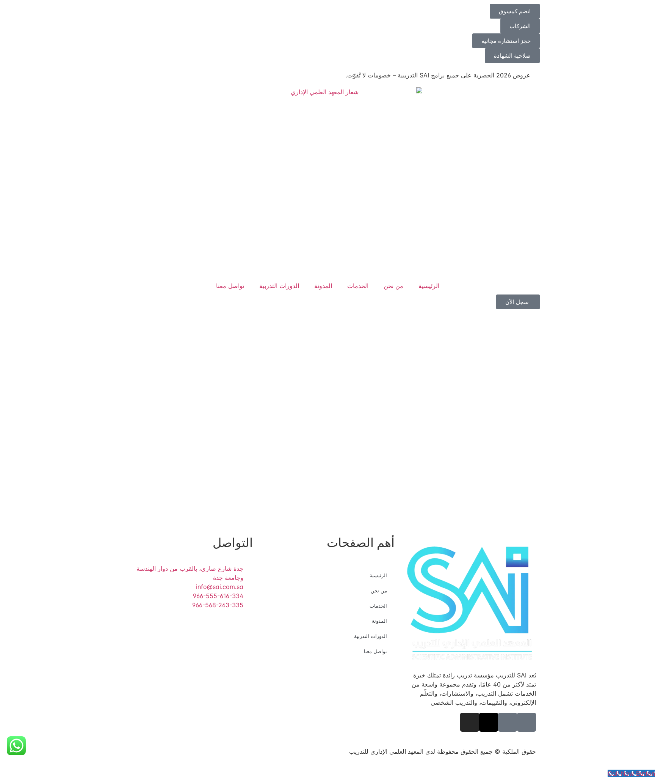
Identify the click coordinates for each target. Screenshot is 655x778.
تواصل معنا (230, 286)
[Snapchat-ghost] (507, 722)
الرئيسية (428, 286)
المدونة (323, 286)
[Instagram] (469, 722)
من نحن (393, 286)
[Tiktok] (526, 722)
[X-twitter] (488, 722)
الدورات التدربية (279, 286)
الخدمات (357, 286)
